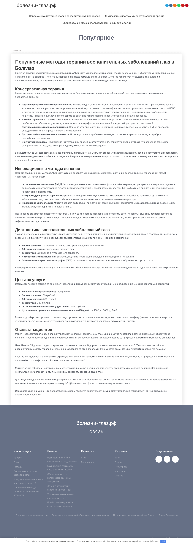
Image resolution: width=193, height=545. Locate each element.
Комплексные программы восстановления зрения (134, 15)
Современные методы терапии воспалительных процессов (64, 15)
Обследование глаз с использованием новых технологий (96, 22)
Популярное (16, 50)
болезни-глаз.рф (36, 5)
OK (163, 541)
